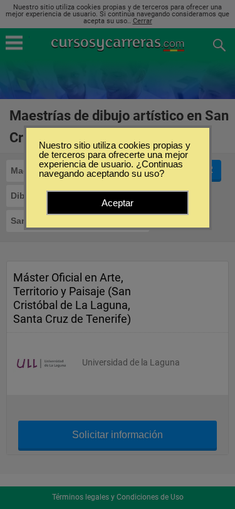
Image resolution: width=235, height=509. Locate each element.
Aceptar (117, 202)
